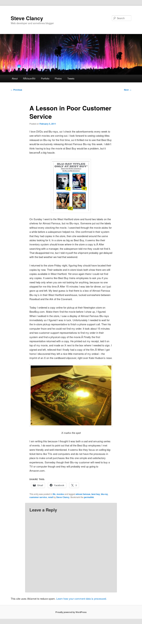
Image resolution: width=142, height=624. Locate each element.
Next (127, 89)
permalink (89, 497)
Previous (16, 89)
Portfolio (45, 78)
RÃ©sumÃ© (29, 78)
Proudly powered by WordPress (71, 612)
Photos (58, 78)
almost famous (83, 494)
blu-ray (104, 494)
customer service (38, 497)
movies (60, 494)
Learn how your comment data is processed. (81, 598)
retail (50, 497)
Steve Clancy (27, 18)
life (54, 494)
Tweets (70, 78)
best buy (95, 494)
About (15, 78)
